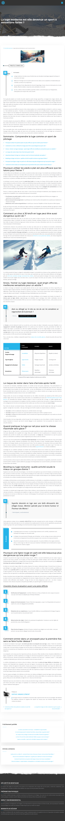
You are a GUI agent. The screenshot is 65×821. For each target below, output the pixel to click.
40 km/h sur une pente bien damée (41, 236)
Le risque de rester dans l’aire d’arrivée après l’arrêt (20, 152)
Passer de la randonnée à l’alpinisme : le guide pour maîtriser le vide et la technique (32, 756)
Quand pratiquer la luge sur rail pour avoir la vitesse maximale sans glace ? (26, 155)
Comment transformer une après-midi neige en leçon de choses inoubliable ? (32, 759)
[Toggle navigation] (62, 3)
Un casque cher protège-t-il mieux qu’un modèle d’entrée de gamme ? (32, 734)
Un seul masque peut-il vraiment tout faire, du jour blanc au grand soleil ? (32, 732)
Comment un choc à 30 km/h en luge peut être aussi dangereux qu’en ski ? (26, 146)
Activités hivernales (8, 48)
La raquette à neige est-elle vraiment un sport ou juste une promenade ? (47, 707)
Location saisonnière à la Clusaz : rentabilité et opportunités (32, 730)
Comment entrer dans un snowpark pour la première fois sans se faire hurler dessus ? (29, 165)
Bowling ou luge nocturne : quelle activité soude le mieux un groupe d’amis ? (27, 158)
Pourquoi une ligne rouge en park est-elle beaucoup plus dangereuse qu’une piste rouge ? (30, 161)
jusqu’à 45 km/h (39, 447)
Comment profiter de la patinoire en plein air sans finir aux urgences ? (17, 707)
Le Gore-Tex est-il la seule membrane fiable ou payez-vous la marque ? (32, 737)
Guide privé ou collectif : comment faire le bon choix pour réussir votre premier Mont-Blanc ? (32, 754)
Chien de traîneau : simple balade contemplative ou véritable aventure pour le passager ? (32, 761)
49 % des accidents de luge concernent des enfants (20, 276)
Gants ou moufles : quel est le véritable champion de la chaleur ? (32, 739)
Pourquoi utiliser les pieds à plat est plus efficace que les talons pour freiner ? (27, 143)
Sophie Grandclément (21, 694)
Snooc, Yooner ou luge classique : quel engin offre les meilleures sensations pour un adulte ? (31, 149)
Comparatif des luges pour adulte (27, 316)
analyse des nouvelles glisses (38, 337)
